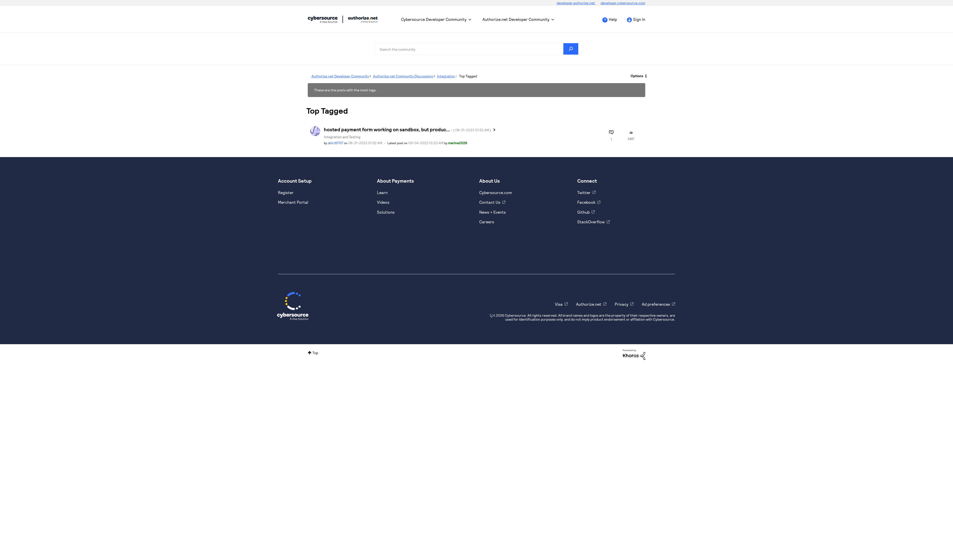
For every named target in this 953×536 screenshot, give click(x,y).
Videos (383, 202)
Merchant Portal (293, 202)
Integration (446, 76)
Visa (559, 304)
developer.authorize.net (576, 3)
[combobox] (476, 49)
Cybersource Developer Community (323, 19)
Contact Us (489, 202)
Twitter (584, 192)
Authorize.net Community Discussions (403, 76)
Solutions (386, 212)
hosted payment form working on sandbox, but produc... (407, 129)
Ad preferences (656, 304)
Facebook (586, 202)
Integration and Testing (342, 137)
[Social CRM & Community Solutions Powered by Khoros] (634, 354)
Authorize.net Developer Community (515, 19)
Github (583, 212)
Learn (382, 192)
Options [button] (637, 76)
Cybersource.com (495, 192)
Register (286, 192)
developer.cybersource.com (623, 3)
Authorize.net (588, 304)
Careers (486, 221)
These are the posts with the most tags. (345, 90)
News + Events (492, 212)
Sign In (639, 19)
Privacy (621, 304)
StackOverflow (591, 221)
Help (613, 19)
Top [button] (315, 353)
